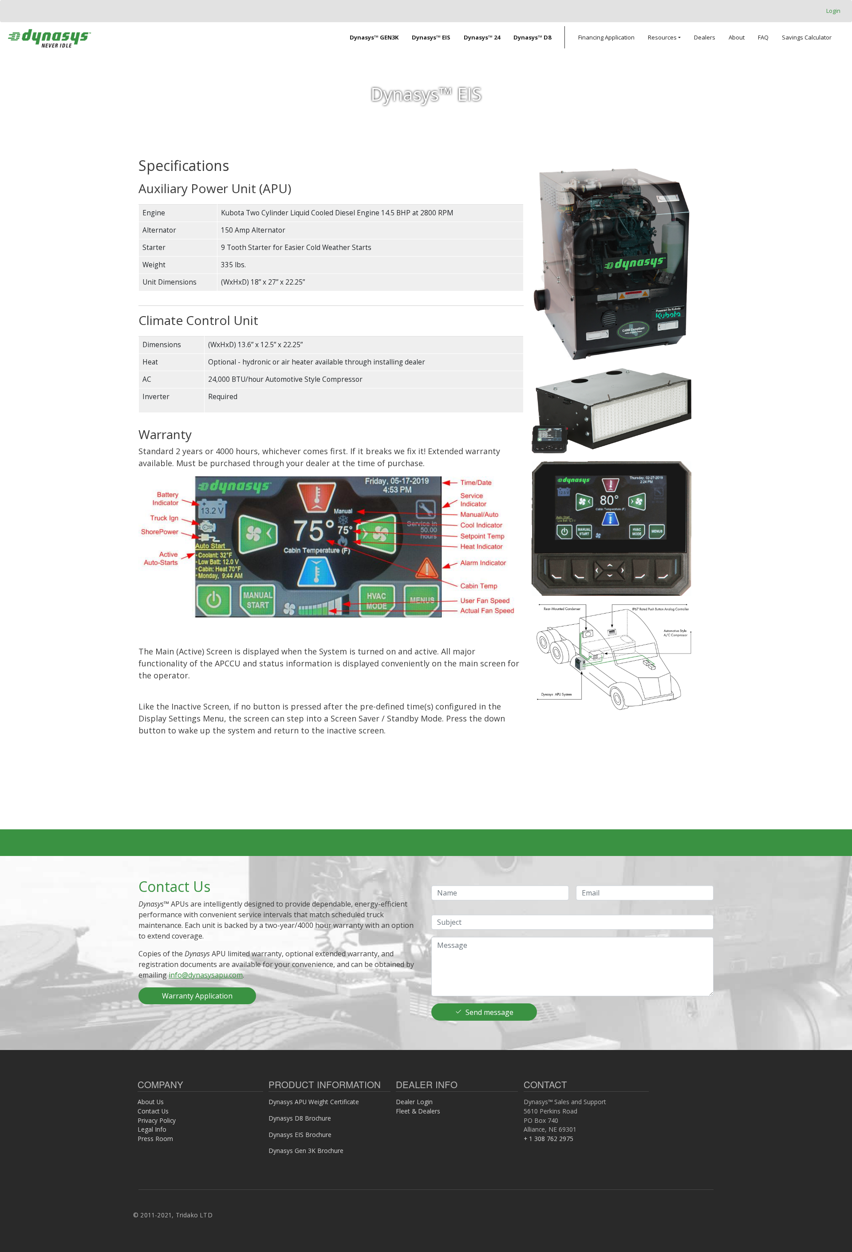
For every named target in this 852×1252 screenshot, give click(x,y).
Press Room (155, 1138)
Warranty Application (197, 996)
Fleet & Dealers (418, 1111)
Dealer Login (414, 1101)
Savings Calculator (807, 37)
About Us (151, 1101)
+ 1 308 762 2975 (548, 1138)
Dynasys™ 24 (482, 37)
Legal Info (152, 1129)
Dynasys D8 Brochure (299, 1118)
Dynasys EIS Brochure (299, 1134)
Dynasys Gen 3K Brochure (305, 1150)
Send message (489, 1012)
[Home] (49, 37)
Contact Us (153, 1111)
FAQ (763, 37)
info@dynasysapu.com (206, 975)
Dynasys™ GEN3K (374, 37)
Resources (662, 37)
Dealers (704, 37)
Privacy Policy (157, 1120)
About (737, 37)
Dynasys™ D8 (532, 37)
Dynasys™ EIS (431, 37)
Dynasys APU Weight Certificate (313, 1101)
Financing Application (606, 37)
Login (833, 11)
